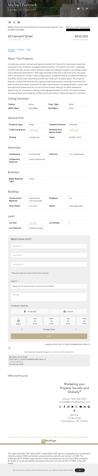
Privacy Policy (52, 437)
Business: (13, 172)
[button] (60, 407)
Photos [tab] (20, 49)
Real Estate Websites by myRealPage (74, 437)
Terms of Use (68, 470)
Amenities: (14, 147)
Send (48, 336)
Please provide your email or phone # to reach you (30, 273)
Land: (11, 216)
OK (80, 470)
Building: (13, 191)
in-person (32, 311)
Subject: (14, 281)
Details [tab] (11, 49)
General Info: (16, 118)
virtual (70, 311)
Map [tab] (28, 49)
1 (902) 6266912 (16, 361)
